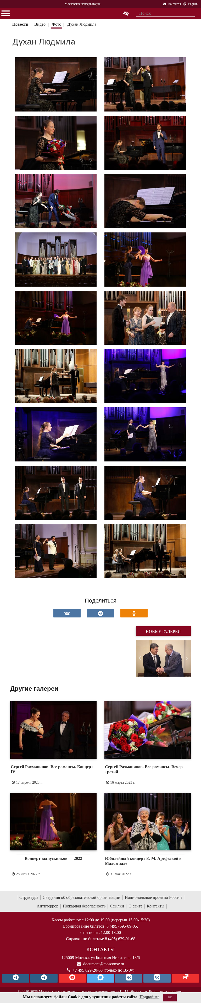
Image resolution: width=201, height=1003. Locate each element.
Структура (28, 897)
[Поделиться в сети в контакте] (67, 613)
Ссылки (117, 906)
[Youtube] (72, 978)
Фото (56, 24)
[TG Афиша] (44, 978)
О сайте (135, 906)
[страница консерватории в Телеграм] (15, 978)
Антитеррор (47, 906)
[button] (140, 658)
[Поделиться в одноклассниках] (134, 613)
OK (170, 997)
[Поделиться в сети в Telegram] (100, 613)
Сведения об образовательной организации (81, 897)
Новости (20, 24)
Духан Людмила (82, 24)
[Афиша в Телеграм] (185, 978)
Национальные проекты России (153, 897)
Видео (40, 24)
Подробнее (149, 997)
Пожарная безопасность (84, 906)
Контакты (155, 906)
